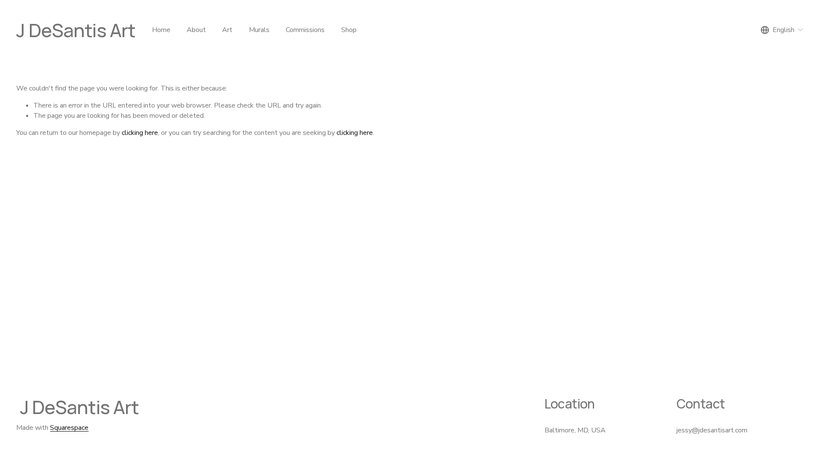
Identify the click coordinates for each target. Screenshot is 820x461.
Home (161, 30)
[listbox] (782, 30)
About (196, 30)
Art (227, 30)
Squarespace (69, 427)
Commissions (305, 30)
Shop (349, 30)
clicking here (140, 132)
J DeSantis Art (75, 30)
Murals (259, 30)
